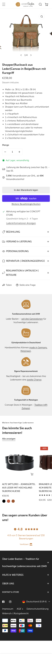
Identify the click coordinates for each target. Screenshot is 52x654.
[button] (46, 4)
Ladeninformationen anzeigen (21, 223)
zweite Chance (34, 379)
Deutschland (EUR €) (36, 601)
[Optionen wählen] (32, 474)
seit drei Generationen (32, 319)
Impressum (7, 609)
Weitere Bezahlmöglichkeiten (26, 204)
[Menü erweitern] (4, 4)
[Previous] (21, 55)
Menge (5, 145)
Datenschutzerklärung (38, 609)
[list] (26, 35)
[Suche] (40, 4)
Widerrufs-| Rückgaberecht (15, 613)
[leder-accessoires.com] (25, 4)
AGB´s (20, 609)
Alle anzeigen (8, 438)
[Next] (31, 55)
